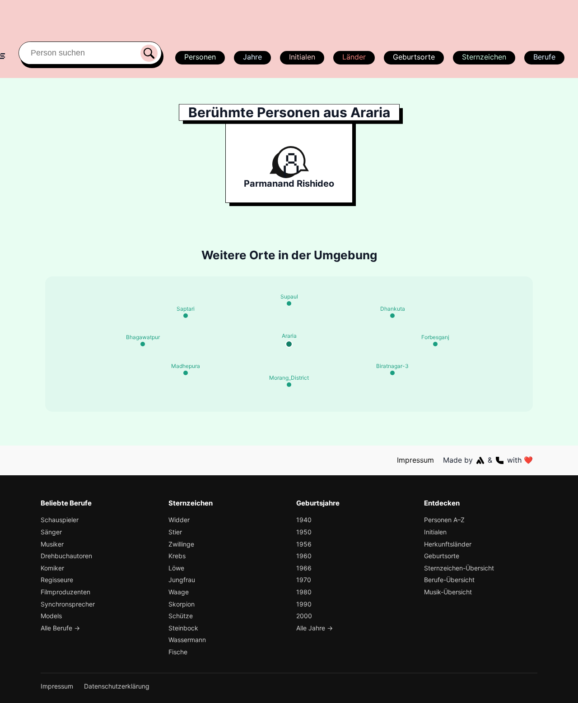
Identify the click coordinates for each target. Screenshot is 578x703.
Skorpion (181, 604)
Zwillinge (181, 544)
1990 (304, 604)
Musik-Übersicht (448, 592)
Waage (178, 592)
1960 (304, 556)
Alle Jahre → (314, 628)
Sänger (51, 532)
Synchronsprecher (68, 604)
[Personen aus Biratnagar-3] (392, 373)
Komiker (52, 568)
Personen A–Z (444, 520)
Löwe (176, 568)
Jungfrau (181, 580)
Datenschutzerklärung (116, 686)
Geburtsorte (414, 56)
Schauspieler (60, 520)
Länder (354, 56)
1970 (303, 580)
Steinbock (183, 628)
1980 (304, 592)
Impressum (415, 459)
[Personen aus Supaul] (289, 303)
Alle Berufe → (60, 628)
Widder (179, 520)
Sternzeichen (484, 56)
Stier (175, 532)
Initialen (302, 56)
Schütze (180, 616)
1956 (304, 544)
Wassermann (187, 639)
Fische (177, 652)
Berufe (544, 56)
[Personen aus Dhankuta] (392, 315)
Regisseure (57, 580)
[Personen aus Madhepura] (185, 373)
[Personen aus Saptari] (185, 315)
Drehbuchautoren (66, 556)
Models (51, 616)
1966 (304, 568)
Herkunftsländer (447, 544)
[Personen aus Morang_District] (289, 384)
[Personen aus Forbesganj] (435, 344)
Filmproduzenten (65, 592)
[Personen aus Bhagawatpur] (142, 344)
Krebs (177, 556)
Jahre (252, 56)
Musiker (52, 544)
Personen (200, 56)
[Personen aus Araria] (289, 344)
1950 (304, 532)
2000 (304, 616)
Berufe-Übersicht (449, 580)
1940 (304, 520)
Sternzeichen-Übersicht (459, 568)
